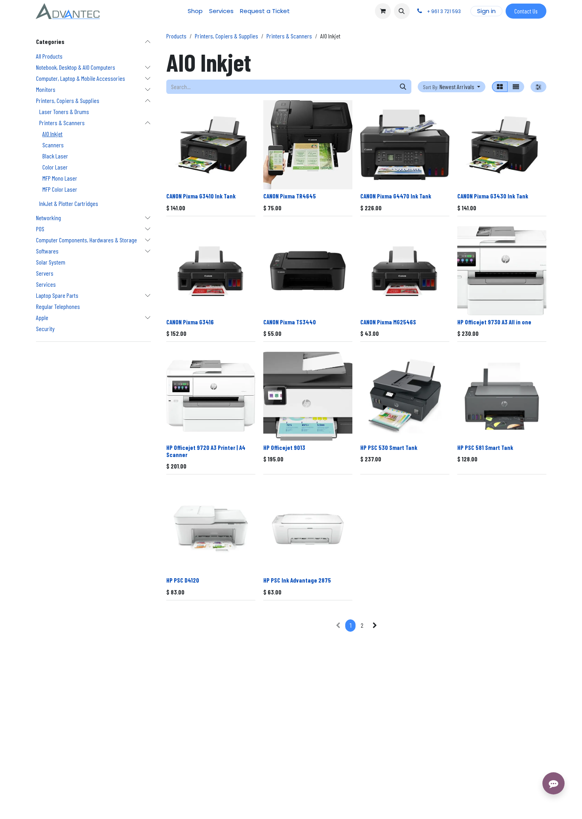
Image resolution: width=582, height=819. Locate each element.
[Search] (403, 87)
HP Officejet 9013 (284, 447)
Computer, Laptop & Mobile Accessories (80, 78)
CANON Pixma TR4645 (289, 196)
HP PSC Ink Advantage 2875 (297, 580)
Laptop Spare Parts (57, 295)
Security (45, 328)
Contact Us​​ (525, 11)
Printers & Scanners (62, 122)
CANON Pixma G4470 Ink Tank (395, 196)
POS (40, 228)
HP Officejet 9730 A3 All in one (494, 322)
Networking (48, 217)
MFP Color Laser (59, 189)
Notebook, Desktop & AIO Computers (75, 67)
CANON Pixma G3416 (190, 322)
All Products (49, 56)
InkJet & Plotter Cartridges (68, 203)
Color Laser (55, 167)
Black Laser (55, 156)
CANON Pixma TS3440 (289, 322)
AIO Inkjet (52, 133)
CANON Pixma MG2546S (388, 322)
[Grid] (500, 86)
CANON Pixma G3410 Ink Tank (201, 196)
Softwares (47, 251)
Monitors (45, 89)
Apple (42, 317)
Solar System (50, 262)
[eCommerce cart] (383, 11)
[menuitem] (195, 11)
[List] (516, 86)
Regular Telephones (58, 306)
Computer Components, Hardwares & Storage (86, 240)
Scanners (53, 145)
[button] (402, 11)
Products (176, 36)
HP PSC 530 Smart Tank (388, 447)
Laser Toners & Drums (64, 111)
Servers (44, 273)
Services (46, 284)
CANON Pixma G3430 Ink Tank (492, 196)
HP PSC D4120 (182, 580)
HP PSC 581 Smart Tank (485, 447)
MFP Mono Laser (59, 178)
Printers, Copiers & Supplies (67, 100)
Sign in (486, 11)
